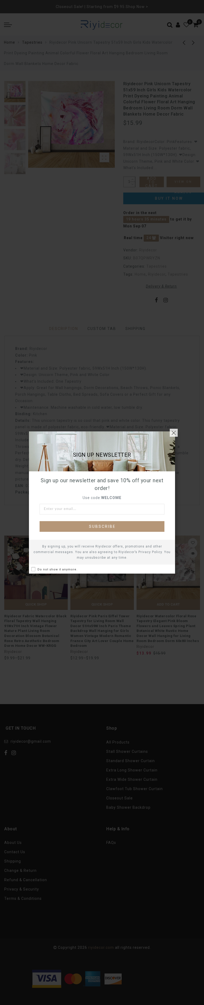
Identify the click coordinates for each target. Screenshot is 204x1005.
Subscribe (102, 526)
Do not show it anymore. (57, 569)
